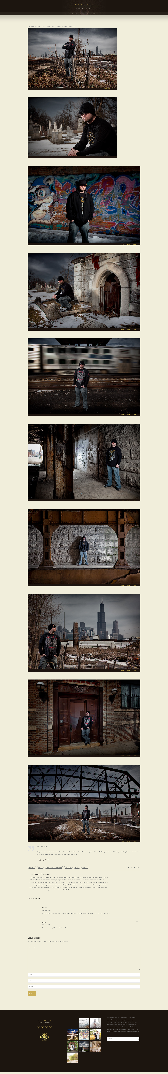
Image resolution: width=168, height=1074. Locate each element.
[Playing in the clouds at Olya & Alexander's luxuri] (84, 1046)
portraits (77, 867)
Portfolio (74, 13)
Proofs (85, 13)
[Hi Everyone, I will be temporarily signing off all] (84, 1023)
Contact (95, 13)
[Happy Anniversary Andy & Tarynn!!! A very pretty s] (72, 1046)
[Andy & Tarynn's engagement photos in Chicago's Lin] (95, 1034)
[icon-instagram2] (50, 1027)
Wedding (85, 867)
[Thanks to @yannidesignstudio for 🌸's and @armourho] (95, 1046)
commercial (68, 867)
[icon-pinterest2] (47, 1027)
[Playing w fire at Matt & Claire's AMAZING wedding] (72, 1034)
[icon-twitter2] (43, 1027)
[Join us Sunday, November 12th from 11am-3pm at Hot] (95, 1023)
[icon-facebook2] (39, 1027)
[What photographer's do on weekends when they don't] (84, 1034)
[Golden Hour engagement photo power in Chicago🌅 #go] (72, 1058)
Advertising (32, 867)
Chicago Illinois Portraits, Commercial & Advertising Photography (51, 26)
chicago (40, 867)
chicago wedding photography (54, 867)
